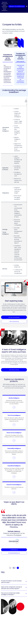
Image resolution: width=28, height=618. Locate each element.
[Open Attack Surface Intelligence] (14, 440)
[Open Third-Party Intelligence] (14, 424)
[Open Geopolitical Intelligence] (14, 476)
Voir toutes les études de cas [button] (14, 553)
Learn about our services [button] (14, 369)
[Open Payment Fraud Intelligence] (14, 492)
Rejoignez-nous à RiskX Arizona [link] (16, 6)
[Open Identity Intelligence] (14, 407)
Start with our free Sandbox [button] (14, 317)
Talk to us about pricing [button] (14, 321)
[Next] (18, 568)
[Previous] (10, 568)
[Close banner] (26, 6)
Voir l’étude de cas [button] (14, 549)
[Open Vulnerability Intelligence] (14, 457)
